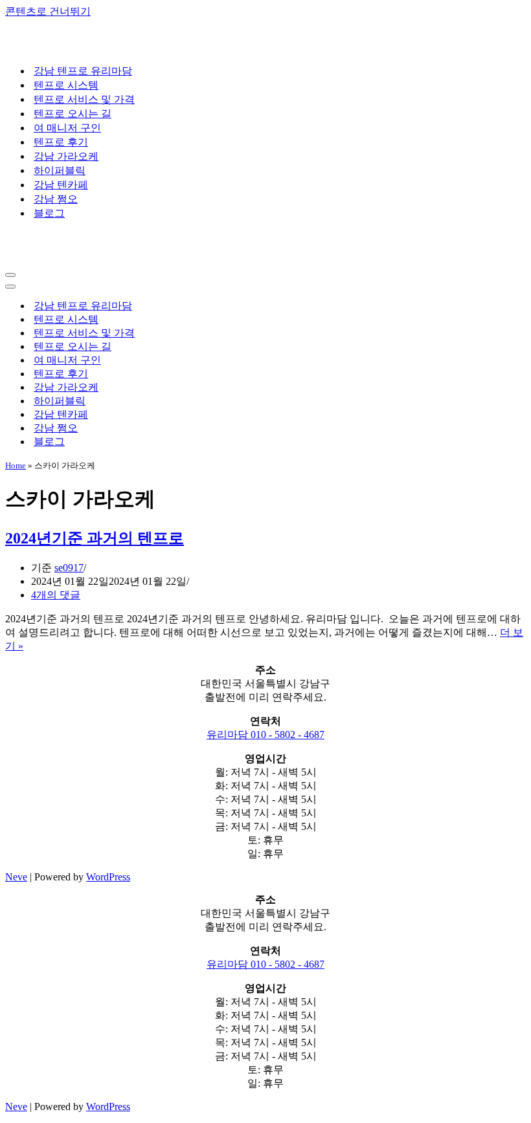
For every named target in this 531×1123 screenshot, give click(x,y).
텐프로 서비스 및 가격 (84, 99)
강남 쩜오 (56, 198)
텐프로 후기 (61, 141)
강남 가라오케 (66, 156)
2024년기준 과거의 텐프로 (94, 538)
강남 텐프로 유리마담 (83, 70)
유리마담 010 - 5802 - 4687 (265, 734)
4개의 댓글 (55, 594)
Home (15, 465)
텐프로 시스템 (66, 85)
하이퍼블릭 (59, 170)
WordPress (108, 876)
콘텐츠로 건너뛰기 (48, 11)
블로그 (49, 213)
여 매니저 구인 (67, 127)
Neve (16, 876)
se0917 (69, 567)
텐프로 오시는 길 (72, 113)
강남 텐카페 (61, 184)
